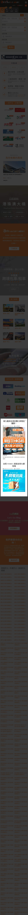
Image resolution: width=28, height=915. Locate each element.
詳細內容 (5, 455)
